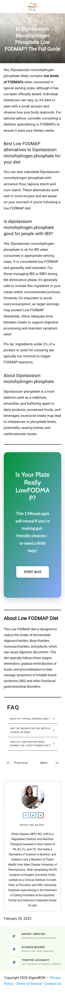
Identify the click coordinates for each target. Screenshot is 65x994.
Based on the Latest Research (38, 951)
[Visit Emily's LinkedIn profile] (33, 815)
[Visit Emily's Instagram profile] (40, 815)
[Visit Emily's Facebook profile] (25, 815)
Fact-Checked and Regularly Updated (41, 964)
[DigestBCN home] (32, 6)
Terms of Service (29, 984)
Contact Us (52, 984)
